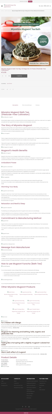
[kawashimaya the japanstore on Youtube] (29, 407)
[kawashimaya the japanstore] (10, 6)
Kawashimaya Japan (18, 387)
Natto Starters (42, 389)
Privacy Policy (29, 395)
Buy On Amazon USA (18, 385)
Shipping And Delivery (31, 383)
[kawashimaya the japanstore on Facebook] (22, 407)
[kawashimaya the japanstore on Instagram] (25, 407)
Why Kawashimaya (27, 105)
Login (2, 381)
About (15, 381)
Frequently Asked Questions (32, 381)
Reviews (38, 105)
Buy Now (30, 1)
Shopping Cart (4, 385)
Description (15, 105)
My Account (3, 383)
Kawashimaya (26, 409)
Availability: (3, 83)
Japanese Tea (42, 383)
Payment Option (30, 393)
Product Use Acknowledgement (30, 390)
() (47, 5)
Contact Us (16, 383)
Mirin (40, 387)
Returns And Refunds (31, 385)
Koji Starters (41, 385)
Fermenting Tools (43, 381)
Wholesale (29, 397)
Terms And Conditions (31, 387)
